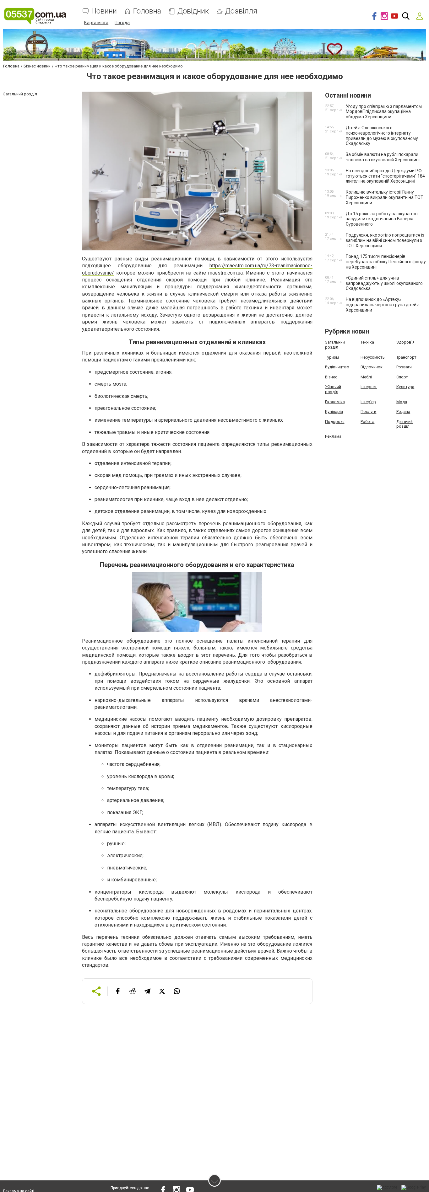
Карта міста (96, 22)
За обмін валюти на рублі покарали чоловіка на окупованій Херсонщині (383, 157)
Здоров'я (405, 342)
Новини (104, 11)
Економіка (335, 401)
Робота (367, 421)
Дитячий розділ (404, 424)
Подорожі (335, 421)
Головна (147, 11)
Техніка (367, 342)
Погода (122, 22)
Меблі (366, 377)
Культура (405, 386)
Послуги (368, 411)
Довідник (193, 11)
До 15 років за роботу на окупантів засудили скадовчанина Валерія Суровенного (382, 219)
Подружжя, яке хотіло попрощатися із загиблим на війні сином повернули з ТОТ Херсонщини (385, 240)
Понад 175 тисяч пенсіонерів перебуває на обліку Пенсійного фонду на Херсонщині (386, 262)
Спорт (402, 377)
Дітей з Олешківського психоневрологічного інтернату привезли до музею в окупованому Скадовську (382, 135)
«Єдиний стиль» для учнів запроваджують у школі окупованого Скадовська (384, 283)
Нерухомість (373, 357)
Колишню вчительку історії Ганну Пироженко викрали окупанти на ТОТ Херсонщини (384, 197)
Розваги (404, 367)
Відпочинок (372, 367)
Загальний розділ (335, 345)
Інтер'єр (368, 401)
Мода (401, 401)
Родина (403, 411)
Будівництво (337, 367)
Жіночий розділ (333, 389)
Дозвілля (241, 11)
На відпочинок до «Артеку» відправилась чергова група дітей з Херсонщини (383, 305)
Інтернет (369, 386)
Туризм (332, 357)
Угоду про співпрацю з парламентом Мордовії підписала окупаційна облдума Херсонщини (384, 112)
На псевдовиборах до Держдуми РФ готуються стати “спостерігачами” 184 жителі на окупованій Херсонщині (385, 176)
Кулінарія (334, 411)
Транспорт (406, 357)
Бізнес (331, 377)
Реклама (333, 436)
